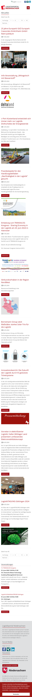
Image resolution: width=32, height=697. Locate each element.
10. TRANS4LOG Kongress (8, 568)
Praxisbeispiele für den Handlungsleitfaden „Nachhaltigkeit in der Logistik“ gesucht (14, 175)
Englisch (19, 1)
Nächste (4, 23)
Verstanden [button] (16, 694)
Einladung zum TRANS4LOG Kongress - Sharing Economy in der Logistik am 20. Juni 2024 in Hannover (14, 226)
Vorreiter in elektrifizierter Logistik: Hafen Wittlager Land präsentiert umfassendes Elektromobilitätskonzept (14, 435)
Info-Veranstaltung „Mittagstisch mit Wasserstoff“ (15, 76)
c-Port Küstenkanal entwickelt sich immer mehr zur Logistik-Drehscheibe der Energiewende (16, 121)
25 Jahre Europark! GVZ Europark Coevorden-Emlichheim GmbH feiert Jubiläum (15, 31)
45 (27, 20)
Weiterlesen (5, 48)
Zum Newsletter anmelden (10, 665)
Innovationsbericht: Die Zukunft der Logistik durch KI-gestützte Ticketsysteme (15, 373)
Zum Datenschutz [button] (14, 690)
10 (22, 20)
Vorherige (5, 20)
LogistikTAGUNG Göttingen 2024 (15, 501)
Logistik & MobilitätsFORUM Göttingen (12, 594)
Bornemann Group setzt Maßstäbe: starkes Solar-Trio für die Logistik (15, 324)
